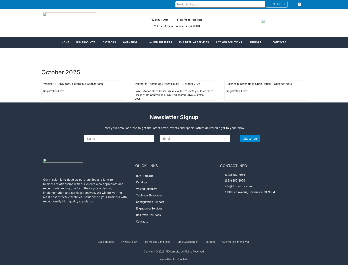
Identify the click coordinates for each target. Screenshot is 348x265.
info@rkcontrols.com (189, 19)
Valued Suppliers (160, 42)
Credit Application (188, 241)
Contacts (279, 42)
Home (65, 42)
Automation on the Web (236, 241)
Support (255, 42)
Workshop (130, 42)
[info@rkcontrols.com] (173, 20)
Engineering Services (194, 42)
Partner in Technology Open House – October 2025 (167, 84)
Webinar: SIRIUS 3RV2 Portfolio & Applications (73, 84)
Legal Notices (106, 241)
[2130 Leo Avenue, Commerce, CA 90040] (150, 26)
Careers (210, 241)
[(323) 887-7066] (147, 20)
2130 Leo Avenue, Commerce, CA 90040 (177, 26)
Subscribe (250, 138)
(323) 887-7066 (160, 19)
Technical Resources (149, 195)
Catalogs (109, 42)
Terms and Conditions (157, 241)
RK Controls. (173, 251)
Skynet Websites (181, 259)
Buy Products (85, 42)
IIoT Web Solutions (229, 42)
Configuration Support (150, 202)
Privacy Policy (129, 241)
